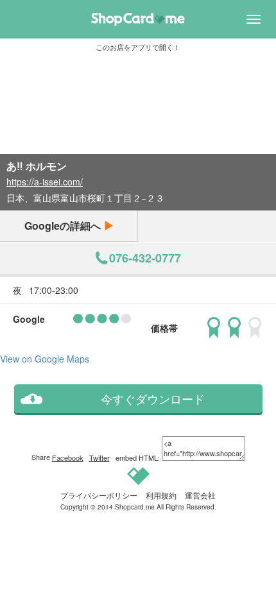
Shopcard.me (135, 506)
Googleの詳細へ (63, 225)
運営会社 (200, 495)
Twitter (99, 457)
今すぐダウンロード (153, 399)
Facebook (67, 457)
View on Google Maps (44, 358)
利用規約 (161, 495)
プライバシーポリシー (98, 495)
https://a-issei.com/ (44, 181)
